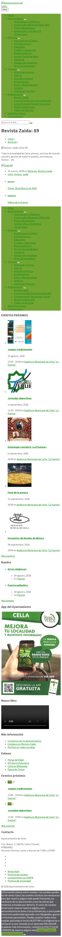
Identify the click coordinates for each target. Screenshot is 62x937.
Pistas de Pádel (16, 759)
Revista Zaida (45, 171)
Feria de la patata (18, 492)
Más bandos (7, 600)
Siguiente (12, 196)
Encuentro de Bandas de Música (26, 538)
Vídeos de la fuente (18, 202)
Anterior (11, 182)
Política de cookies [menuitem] (18, 874)
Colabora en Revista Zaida (22, 744)
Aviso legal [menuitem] (13, 871)
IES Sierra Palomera (18, 763)
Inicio (11, 138)
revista (17, 174)
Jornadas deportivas (20, 398)
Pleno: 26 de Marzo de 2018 (22, 188)
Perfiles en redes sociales (21, 747)
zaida (25, 174)
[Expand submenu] (25, 19)
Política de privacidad (12, 934)
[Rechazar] (24, 934)
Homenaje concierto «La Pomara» (27, 447)
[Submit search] (31, 123)
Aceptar (41, 930)
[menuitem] (11, 15)
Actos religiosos (17, 569)
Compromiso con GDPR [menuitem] (20, 877)
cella (10, 174)
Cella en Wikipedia (17, 766)
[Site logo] (12, 6)
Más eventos (8, 555)
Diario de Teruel (16, 769)
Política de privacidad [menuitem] (19, 880)
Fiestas (21, 578)
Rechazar (51, 930)
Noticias (12, 142)
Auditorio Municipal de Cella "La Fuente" (38, 459)
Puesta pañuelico (18, 585)
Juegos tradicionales (20, 349)
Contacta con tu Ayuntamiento (24, 740)
